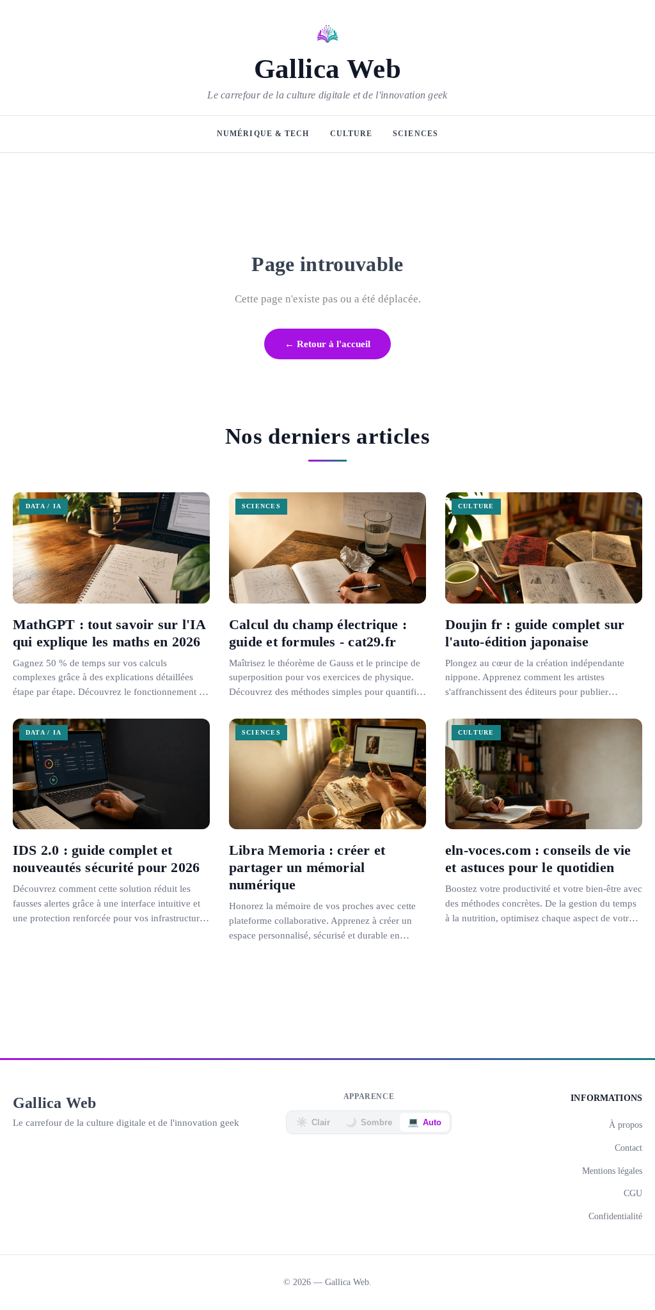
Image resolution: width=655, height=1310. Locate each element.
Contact (628, 1147)
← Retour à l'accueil (327, 343)
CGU (633, 1193)
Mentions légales (612, 1171)
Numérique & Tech (263, 133)
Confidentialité (615, 1216)
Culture (351, 133)
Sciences (415, 133)
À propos (625, 1124)
